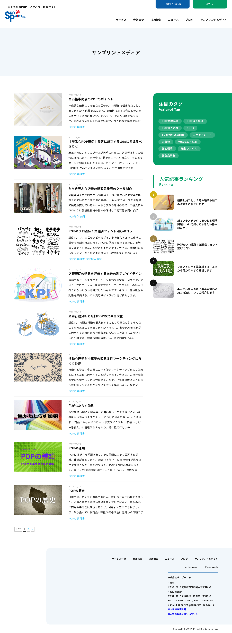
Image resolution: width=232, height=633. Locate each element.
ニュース (173, 19)
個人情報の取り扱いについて (183, 613)
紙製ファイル (189, 148)
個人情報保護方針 (177, 609)
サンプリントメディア (213, 19)
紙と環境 (167, 148)
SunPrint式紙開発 (173, 134)
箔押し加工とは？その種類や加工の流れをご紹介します (197, 202)
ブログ (189, 19)
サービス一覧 (119, 558)
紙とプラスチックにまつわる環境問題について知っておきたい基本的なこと (197, 224)
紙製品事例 (168, 155)
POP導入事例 (195, 121)
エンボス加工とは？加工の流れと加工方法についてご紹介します (197, 290)
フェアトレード (202, 134)
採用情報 (156, 19)
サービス (121, 19)
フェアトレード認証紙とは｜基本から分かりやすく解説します (197, 268)
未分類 (166, 141)
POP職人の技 (170, 128)
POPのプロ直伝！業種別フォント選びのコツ (197, 246)
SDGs (190, 128)
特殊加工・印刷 (187, 141)
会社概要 (138, 19)
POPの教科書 (170, 121)
